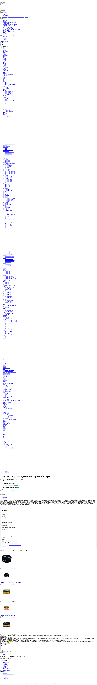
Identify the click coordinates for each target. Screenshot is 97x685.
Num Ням (4, 106)
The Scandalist (5, 131)
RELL (4, 114)
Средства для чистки (7, 376)
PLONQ (4, 275)
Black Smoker (5, 75)
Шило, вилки (5, 380)
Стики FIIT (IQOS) (6, 453)
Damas (6, 390)
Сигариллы (5, 407)
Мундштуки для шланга (7, 389)
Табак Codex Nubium (7, 169)
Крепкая (6, 235)
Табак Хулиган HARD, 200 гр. (11, 241)
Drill (3, 80)
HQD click (7, 307)
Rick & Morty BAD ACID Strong (11, 120)
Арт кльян (7, 399)
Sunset (4, 129)
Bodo (4, 52)
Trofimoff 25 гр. (8, 231)
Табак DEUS (5, 175)
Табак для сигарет (6, 413)
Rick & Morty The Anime (9, 122)
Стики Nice (5, 458)
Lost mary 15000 (8, 272)
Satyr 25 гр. (7, 213)
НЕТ (1, 643)
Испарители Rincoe (8, 323)
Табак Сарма (5, 234)
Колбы (4, 384)
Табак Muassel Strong (9, 200)
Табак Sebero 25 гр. (6, 216)
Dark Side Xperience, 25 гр (10, 172)
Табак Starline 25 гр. (9, 224)
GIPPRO (4, 258)
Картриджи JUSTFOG (9, 314)
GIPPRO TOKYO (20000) (10, 260)
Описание (5, 497)
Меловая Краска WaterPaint (10, 448)
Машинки (5, 405)
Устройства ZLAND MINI (10, 353)
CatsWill (4, 78)
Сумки (4, 377)
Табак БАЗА (5, 232)
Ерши (4, 365)
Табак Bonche (5, 162)
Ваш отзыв (4, 531)
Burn (3, 461)
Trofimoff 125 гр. (8, 230)
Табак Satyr (5, 211)
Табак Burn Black (6, 164)
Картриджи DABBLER (9, 292)
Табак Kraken (5, 194)
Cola (3, 462)
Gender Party (5, 441)
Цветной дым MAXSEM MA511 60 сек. (10, 450)
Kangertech (5, 315)
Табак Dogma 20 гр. (8, 180)
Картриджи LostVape (9, 317)
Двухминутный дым (6, 445)
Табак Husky (5, 191)
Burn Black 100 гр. (8, 165)
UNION (4, 69)
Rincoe (4, 322)
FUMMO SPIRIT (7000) (9, 257)
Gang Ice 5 (7, 88)
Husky (4, 429)
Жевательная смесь (6, 30)
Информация (2, 671)
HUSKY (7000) (8, 265)
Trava (4, 439)
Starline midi (7, 282)
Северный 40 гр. (8, 238)
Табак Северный (6, 237)
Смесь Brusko (5, 147)
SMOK (4, 330)
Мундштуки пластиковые (8, 371)
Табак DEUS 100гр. (8, 176)
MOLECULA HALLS (9, 99)
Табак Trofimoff (6, 229)
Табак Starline (5, 223)
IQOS (4, 308)
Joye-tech (4, 309)
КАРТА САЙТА (6, 677)
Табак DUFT (5, 183)
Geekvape (4, 299)
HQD (4, 306)
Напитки (4, 33)
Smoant (4, 325)
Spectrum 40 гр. (8, 221)
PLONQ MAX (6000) (9, 276)
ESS (6, 382)
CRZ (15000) (7, 251)
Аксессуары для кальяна (7, 27)
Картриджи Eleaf (8, 297)
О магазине (5, 673)
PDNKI (4, 107)
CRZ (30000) (7, 253)
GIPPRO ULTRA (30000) (9, 261)
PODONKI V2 (7, 110)
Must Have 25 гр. (8, 204)
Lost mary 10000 (8, 271)
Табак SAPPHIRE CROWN (8, 210)
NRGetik (4, 434)
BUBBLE (7, 96)
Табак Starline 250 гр (9, 225)
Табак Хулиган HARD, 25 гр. (10, 242)
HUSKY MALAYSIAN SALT (10, 92)
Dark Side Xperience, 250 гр (10, 173)
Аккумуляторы (5, 354)
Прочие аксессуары (6, 374)
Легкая (6, 236)
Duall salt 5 (7, 83)
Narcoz (4, 105)
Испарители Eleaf (8, 296)
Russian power (5, 126)
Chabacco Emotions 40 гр (9, 152)
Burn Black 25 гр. (8, 166)
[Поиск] (13, 35)
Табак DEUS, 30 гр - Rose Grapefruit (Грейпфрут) (9, 565)
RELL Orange (7, 117)
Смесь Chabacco (6, 151)
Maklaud (4, 58)
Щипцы (4, 381)
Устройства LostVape (9, 318)
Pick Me (4, 108)
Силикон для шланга (7, 391)
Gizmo (4, 89)
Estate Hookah (5, 55)
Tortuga (4, 68)
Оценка (3, 537)
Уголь (4, 26)
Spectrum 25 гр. (8, 220)
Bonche (6, 394)
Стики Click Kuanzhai (7, 452)
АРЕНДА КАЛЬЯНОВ (7, 7)
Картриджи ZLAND (9, 352)
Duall (4, 81)
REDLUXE (5, 113)
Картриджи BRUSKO (9, 288)
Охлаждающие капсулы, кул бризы (9, 372)
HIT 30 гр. (7, 167)
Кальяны (4, 21)
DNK (4, 79)
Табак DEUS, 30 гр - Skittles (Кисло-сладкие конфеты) (10, 582)
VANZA (4, 340)
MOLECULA (5, 98)
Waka (4, 284)
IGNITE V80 (5, 268)
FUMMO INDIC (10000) (9, 256)
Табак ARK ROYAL (9, 416)
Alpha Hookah (5, 51)
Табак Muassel (5, 197)
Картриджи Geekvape (9, 301)
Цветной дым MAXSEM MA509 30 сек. (10, 449)
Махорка (6, 414)
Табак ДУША (5, 233)
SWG (4, 130)
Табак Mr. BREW (6, 196)
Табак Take (5, 226)
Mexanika (4, 60)
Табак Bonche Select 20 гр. (10, 163)
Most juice (4, 103)
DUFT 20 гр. (7, 185)
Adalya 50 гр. (7, 161)
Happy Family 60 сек (6, 442)
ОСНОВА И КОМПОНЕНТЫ (8, 143)
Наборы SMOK (8, 333)
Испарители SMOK (8, 331)
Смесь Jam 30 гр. (8, 157)
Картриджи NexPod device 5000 (11, 320)
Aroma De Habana (8, 408)
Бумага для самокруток (7, 402)
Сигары (4, 412)
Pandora (4, 63)
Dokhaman (5, 424)
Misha (4, 61)
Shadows (4, 66)
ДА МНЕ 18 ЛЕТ (6, 643)
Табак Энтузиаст (6, 244)
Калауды (4, 366)
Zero (6, 148)
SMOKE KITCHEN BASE (10, 144)
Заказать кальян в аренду (5, 670)
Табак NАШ (5, 205)
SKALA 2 (7, 128)
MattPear (4, 59)
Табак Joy (4, 193)
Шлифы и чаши (6, 422)
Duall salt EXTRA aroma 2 (10, 84)
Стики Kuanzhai (6, 457)
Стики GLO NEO (6, 455)
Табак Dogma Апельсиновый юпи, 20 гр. (8, 615)
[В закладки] (15, 568)
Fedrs (4, 427)
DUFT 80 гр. (7, 186)
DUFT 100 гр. (7, 184)
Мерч (4, 369)
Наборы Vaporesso (8, 344)
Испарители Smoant (9, 326)
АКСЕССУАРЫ (6, 662)
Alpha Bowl (7, 393)
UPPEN (4, 338)
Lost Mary (4, 270)
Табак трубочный (6, 418)
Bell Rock (7, 410)
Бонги (4, 401)
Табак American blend (9, 415)
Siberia (4, 436)
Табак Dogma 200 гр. (9, 181)
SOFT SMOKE (5, 67)
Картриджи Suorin (8, 337)
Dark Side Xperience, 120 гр (10, 171)
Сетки (4, 375)
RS (5, 398)
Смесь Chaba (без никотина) (8, 150)
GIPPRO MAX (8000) (9, 259)
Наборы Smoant (8, 328)
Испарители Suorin (8, 336)
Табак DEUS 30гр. (8, 177)
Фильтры (4, 421)
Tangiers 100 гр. (8, 228)
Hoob (4, 57)
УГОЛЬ (4, 667)
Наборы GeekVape (8, 302)
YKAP (4, 72)
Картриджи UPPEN (8, 339)
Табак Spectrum (6, 218)
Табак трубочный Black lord (10, 419)
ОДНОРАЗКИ (5, 665)
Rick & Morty (5, 119)
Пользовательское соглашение (8, 674)
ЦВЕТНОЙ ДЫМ (6, 668)
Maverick (4, 97)
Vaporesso (4, 341)
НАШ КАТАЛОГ (3, 660)
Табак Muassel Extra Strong (10, 198)
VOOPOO (5, 346)
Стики (4, 32)
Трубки (4, 420)
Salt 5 (6, 102)
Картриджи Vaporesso (9, 343)
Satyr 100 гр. (7, 212)
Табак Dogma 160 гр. (9, 179)
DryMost (4, 425)
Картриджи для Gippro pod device (11, 305)
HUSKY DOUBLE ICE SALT (10, 91)
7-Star (6, 385)
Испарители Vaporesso (9, 342)
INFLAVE (5, 95)
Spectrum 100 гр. (8, 219)
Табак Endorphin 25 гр (9, 189)
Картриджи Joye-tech (9, 311)
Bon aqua (4, 460)
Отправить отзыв (5, 546)
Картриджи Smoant (8, 327)
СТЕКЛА (4, 361)
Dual (3, 293)
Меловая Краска (6, 446)
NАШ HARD (7, 207)
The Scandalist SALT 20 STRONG (11, 133)
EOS (3, 298)
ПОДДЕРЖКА (5, 678)
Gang (4, 86)
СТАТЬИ (4, 9)
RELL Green (7, 115)
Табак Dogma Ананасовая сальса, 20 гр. (8, 598)
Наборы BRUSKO (8, 289)
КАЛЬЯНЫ (5, 664)
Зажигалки (5, 404)
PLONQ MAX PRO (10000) (10, 277)
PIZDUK (4, 64)
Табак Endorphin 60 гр (9, 190)
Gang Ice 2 (7, 87)
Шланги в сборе (6, 397)
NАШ (6, 206)
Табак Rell (5, 209)
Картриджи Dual (8, 294)
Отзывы (4, 498)
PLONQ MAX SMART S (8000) (11, 278)
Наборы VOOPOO (8, 349)
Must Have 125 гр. (8, 203)
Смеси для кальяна (6, 23)
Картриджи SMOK (8, 332)
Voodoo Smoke (5, 70)
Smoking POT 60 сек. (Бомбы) (8, 444)
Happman (4, 428)
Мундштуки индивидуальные (8, 370)
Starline (4, 281)
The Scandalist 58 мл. (9, 132)
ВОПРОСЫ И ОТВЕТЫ (7, 8)
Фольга (4, 379)
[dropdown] (0, 4)
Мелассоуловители (6, 368)
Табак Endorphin (6, 188)
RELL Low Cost (8, 116)
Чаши (4, 392)
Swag (4, 438)
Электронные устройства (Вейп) (9, 25)
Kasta (4, 432)
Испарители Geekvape (9, 300)
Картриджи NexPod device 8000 (11, 321)
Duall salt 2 (7, 82)
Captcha (3, 539)
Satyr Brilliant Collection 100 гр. (11, 214)
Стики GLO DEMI (6, 454)
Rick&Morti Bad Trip (6, 280)
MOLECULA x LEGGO (9, 100)
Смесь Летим (5, 158)
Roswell (4, 125)
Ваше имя (3, 529)
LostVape (4, 316)
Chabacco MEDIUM (8, 154)
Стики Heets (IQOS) (6, 456)
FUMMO (4, 255)
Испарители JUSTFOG (9, 313)
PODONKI (5, 109)
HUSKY (4, 90)
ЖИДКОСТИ (5, 663)
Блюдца (4, 364)
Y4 (3, 71)
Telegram (4, 38)
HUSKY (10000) (8, 264)
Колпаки (4, 367)
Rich (3, 464)
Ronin (4, 124)
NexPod (4, 319)
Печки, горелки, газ (6, 373)
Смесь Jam (5, 156)
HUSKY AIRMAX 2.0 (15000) (10, 266)
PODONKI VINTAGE (9, 111)
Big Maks (6, 386)
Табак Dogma (5, 178)
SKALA (4, 127)
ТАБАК (4, 666)
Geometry (4, 56)
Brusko (4, 286)
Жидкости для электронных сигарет (10, 22)
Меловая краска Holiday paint (10, 447)
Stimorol (4, 437)
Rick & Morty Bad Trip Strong (10, 121)
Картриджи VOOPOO (9, 348)
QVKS (4, 112)
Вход (4, 14)
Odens (4, 435)
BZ (5, 387)
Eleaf (4, 295)
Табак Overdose (6, 208)
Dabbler (4, 291)
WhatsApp (5, 39)
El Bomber (5, 54)
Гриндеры (5, 403)
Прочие (4, 406)
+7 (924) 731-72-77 (3, 36)
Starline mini (7, 283)
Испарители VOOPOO (9, 347)
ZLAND (4, 351)
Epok (4, 426)
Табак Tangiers (5, 227)
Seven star (4, 65)
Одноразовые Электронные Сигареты (10, 24)
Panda (4, 62)
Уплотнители (5, 378)
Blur (3, 76)
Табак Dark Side (6, 170)
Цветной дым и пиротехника (8, 31)
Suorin (4, 335)
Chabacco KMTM (8, 153)
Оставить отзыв (4, 525)
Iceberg (4, 431)
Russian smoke (5, 443)
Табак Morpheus (6, 195)
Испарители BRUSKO (9, 287)
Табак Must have (6, 202)
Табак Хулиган (5, 239)
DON (4, 53)
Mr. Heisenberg (5, 104)
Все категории (5, 20)
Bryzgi (4, 77)
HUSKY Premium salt (9, 93)
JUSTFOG (5, 312)
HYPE (4, 430)
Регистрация (5, 15)
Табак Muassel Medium (9, 199)
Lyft (3, 433)
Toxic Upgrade (5, 134)
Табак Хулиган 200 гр (9, 240)
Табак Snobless (5, 217)
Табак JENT (5, 192)
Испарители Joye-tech (9, 310)
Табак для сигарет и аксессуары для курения (11, 29)
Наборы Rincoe (8, 324)
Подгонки (5, 145)
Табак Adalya (5, 159)
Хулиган (4, 73)
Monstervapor (5, 101)
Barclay (6, 409)
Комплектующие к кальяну (8, 28)
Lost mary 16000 (8, 273)
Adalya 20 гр (7, 160)
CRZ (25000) (7, 252)
